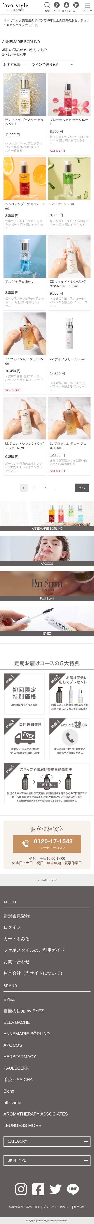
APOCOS (12, 1045)
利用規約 (79, 1207)
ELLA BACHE (16, 1022)
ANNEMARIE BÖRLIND (26, 1034)
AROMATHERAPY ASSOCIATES (35, 1114)
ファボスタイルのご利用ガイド (34, 950)
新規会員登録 (16, 916)
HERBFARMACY (19, 1056)
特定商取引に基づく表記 (24, 1207)
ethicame (12, 1102)
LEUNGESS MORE (22, 1125)
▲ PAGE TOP (47, 880)
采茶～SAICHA (18, 1079)
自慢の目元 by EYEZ (23, 1011)
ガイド (57, 11)
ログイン (66, 11)
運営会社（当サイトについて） (34, 973)
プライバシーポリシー (57, 1207)
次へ (82, 488)
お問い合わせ (16, 961)
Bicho (8, 1091)
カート (76, 11)
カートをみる (16, 938)
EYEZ (9, 999)
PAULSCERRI (17, 1068)
